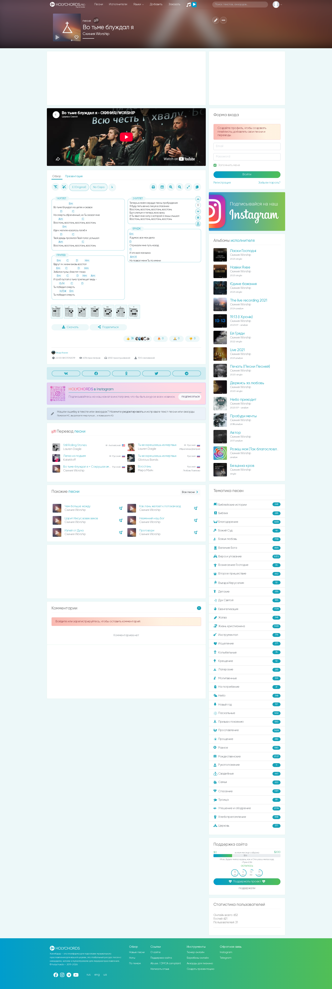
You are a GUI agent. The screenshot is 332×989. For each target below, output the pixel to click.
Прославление (248, 730)
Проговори (146, 530)
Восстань (144, 466)
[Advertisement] (126, 78)
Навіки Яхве (240, 267)
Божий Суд (248, 530)
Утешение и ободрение (248, 808)
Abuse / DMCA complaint (165, 963)
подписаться (191, 396)
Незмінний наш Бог (151, 518)
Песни (98, 4)
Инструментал (248, 634)
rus (89, 974)
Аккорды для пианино (200, 963)
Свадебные (248, 773)
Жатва (248, 617)
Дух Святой (248, 600)
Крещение (248, 661)
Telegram (225, 958)
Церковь (248, 825)
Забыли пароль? (269, 182)
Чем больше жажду (77, 506)
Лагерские (248, 669)
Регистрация (222, 182)
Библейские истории (248, 504)
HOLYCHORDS (81, 389)
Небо (248, 695)
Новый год (248, 704)
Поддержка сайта (161, 958)
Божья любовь (248, 539)
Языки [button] (137, 4)
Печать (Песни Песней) (250, 367)
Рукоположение (247, 764)
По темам (135, 963)
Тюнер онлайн (195, 952)
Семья (248, 782)
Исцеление (248, 643)
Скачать (72, 327)
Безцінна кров (242, 466)
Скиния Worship (96, 34)
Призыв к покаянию (248, 721)
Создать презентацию (200, 969)
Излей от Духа (74, 530)
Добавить (156, 4)
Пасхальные (248, 713)
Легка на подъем (74, 456)
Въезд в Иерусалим (248, 582)
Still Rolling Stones (75, 445)
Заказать (174, 4)
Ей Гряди (237, 334)
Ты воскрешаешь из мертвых (157, 445)
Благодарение (248, 521)
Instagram (226, 952)
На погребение (247, 686)
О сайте (155, 952)
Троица (247, 799)
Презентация (74, 176)
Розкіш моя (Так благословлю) (255, 449)
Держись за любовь (247, 383)
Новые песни (137, 952)
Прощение (248, 739)
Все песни (188, 492)
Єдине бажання (243, 284)
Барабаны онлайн (198, 958)
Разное (248, 747)
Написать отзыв (159, 969)
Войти (246, 174)
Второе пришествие (248, 573)
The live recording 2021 (248, 300)
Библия (248, 513)
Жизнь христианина (248, 626)
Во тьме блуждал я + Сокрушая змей (87, 466)
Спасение (248, 791)
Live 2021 (237, 350)
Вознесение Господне (247, 564)
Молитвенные (248, 678)
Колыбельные (248, 652)
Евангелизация (248, 609)
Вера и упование (248, 556)
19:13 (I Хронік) (241, 317)
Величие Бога (248, 547)
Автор (235, 433)
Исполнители (118, 4)
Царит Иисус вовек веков (81, 518)
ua (105, 974)
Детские (248, 591)
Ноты (132, 958)
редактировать (133, 411)
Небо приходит (243, 400)
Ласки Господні (243, 251)
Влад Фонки (61, 353)
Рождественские (248, 756)
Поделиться (110, 327)
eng (97, 974)
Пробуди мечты (243, 416)
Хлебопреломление (248, 816)
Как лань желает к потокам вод (160, 506)
